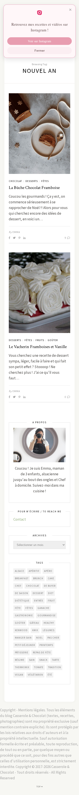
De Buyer (50, 585)
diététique (22, 600)
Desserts (31, 181)
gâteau (34, 622)
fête (18, 608)
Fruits (40, 340)
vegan (19, 674)
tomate (38, 667)
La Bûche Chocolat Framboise (34, 187)
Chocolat (15, 181)
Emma (16, 232)
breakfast (22, 578)
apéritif (34, 570)
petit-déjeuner (25, 645)
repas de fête (42, 652)
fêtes (29, 608)
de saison (21, 593)
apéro (48, 570)
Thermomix (22, 667)
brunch (38, 578)
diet (51, 593)
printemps (46, 645)
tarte (55, 659)
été (50, 674)
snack (43, 659)
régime (19, 659)
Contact (19, 519)
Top (38, 786)
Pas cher (53, 637)
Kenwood (21, 630)
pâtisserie (21, 652)
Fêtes (45, 181)
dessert (38, 593)
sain (32, 659)
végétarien (35, 674)
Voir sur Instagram (39, 41)
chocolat (32, 585)
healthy (49, 622)
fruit (51, 600)
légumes (48, 630)
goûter (20, 622)
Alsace (19, 570)
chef (18, 585)
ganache (43, 608)
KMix (35, 630)
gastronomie (24, 615)
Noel (39, 637)
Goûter (53, 340)
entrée (38, 600)
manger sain (23, 637)
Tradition (54, 667)
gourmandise (47, 615)
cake (51, 578)
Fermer (39, 50)
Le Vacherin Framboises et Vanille (38, 347)
